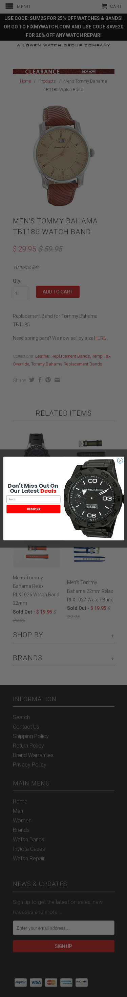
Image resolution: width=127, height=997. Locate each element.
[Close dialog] (120, 460)
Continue (33, 509)
